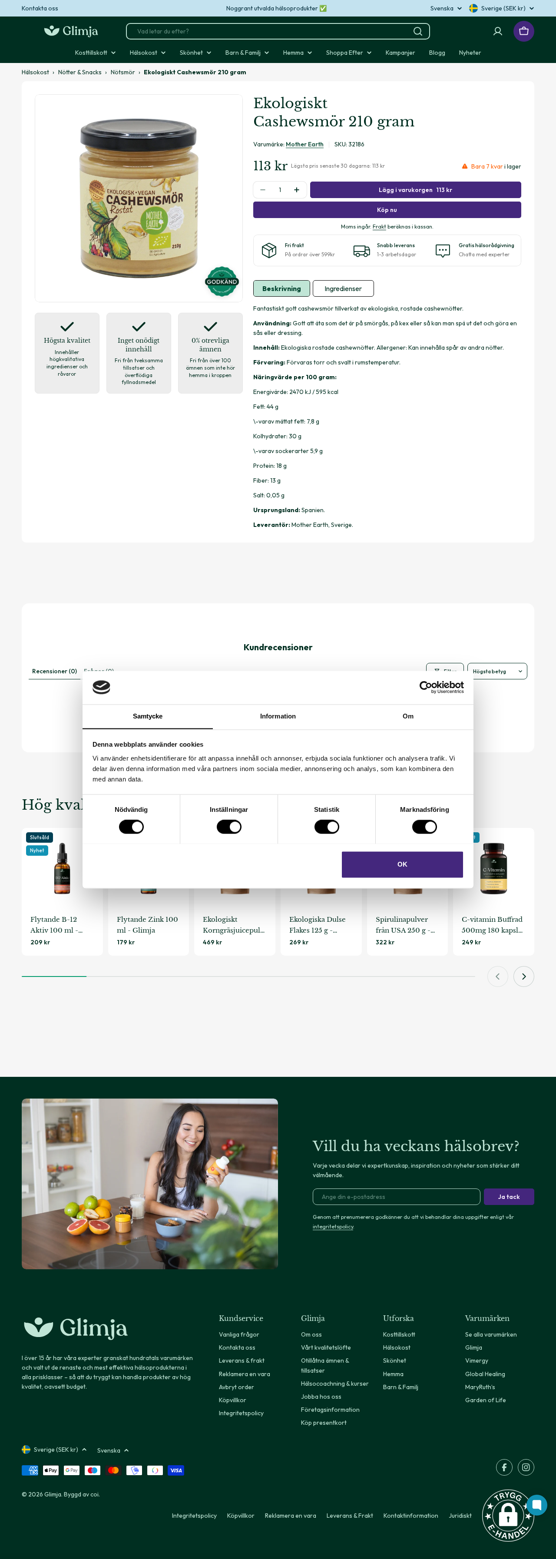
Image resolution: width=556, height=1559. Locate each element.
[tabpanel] (387, 417)
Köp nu (387, 210)
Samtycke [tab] (148, 716)
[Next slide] (523, 976)
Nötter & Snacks (80, 72)
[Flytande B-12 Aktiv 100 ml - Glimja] (62, 868)
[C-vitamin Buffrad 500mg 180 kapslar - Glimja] (493, 868)
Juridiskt (460, 1515)
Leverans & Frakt (350, 1515)
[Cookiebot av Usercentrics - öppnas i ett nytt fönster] (426, 687)
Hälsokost (35, 72)
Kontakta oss (40, 8)
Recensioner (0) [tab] (54, 671)
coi (94, 1494)
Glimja (52, 1494)
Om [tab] (408, 716)
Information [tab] (278, 716)
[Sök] (418, 31)
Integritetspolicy (194, 1515)
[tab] (281, 288)
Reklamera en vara (290, 1515)
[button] (508, 1515)
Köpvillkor (241, 1515)
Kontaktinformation (411, 1515)
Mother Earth (305, 144)
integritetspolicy (333, 1226)
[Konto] (498, 31)
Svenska (441, 8)
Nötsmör (123, 72)
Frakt (379, 226)
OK (402, 864)
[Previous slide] (497, 976)
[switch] (229, 827)
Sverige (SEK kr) (503, 8)
